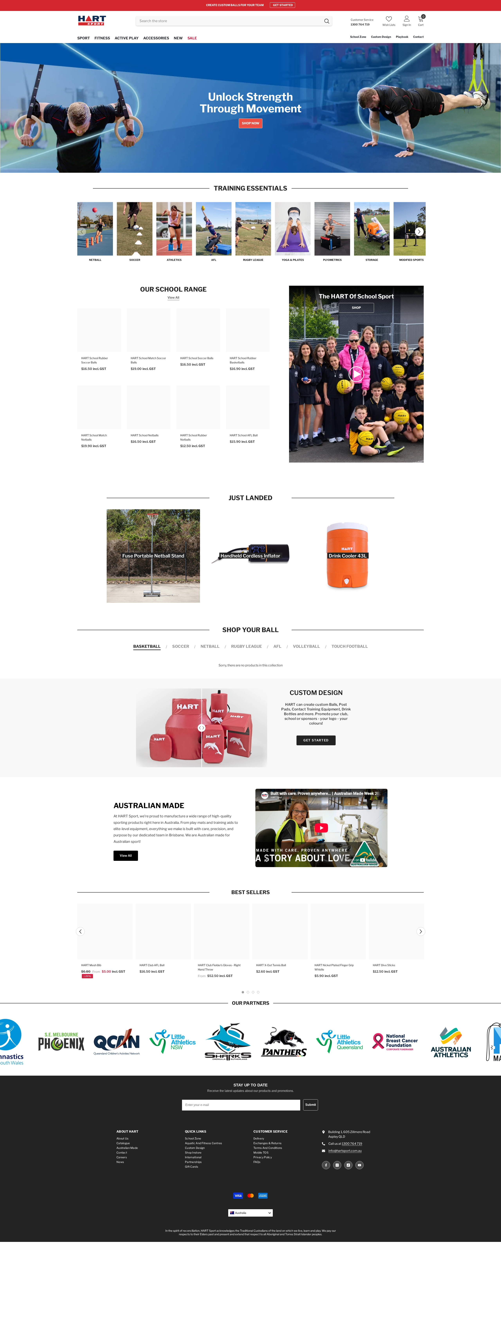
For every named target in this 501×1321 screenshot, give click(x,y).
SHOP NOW (285, 5)
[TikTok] (348, 1165)
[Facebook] (326, 1165)
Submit (310, 1104)
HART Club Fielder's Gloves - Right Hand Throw (219, 967)
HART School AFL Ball (244, 435)
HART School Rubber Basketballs (243, 360)
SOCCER (134, 259)
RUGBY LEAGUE (253, 259)
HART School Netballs (145, 435)
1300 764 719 (352, 1144)
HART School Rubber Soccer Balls (94, 360)
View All (173, 297)
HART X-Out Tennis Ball (271, 965)
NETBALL (95, 259)
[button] (24, 107)
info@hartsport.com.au (345, 1151)
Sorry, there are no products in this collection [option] (251, 665)
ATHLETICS (174, 259)
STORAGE (372, 259)
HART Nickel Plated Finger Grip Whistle (334, 967)
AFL (213, 259)
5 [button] (261, 166)
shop (356, 308)
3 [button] (250, 166)
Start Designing (89, 128)
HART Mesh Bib (91, 965)
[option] (250, 5)
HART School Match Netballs (94, 437)
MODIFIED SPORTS (411, 259)
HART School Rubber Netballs (193, 437)
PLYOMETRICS (332, 259)
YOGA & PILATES (293, 259)
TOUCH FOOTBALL (350, 646)
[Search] (234, 21)
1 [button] (240, 166)
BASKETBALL (147, 646)
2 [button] (245, 166)
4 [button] (256, 166)
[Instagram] (337, 1165)
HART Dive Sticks (384, 965)
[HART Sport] (95, 229)
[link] (356, 374)
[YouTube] (359, 1165)
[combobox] (229, 21)
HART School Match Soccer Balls (148, 360)
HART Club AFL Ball (152, 965)
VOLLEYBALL (306, 646)
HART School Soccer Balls (196, 358)
